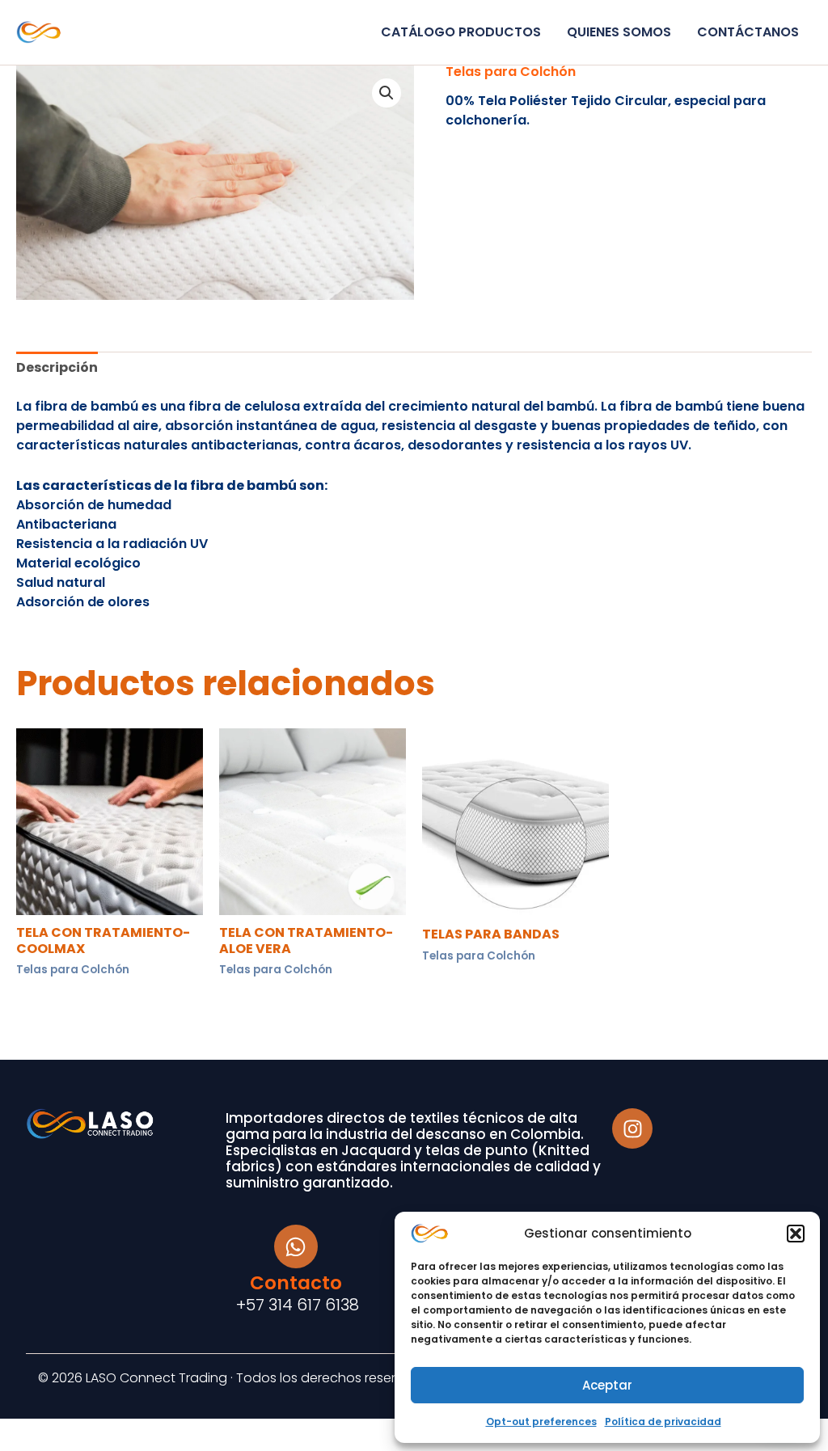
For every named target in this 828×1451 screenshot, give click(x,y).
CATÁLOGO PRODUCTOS (461, 32)
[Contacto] (296, 1246)
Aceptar (607, 1385)
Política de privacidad (663, 1421)
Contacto (296, 1283)
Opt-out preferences (541, 1421)
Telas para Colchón (511, 71)
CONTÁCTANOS (748, 32)
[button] (796, 1233)
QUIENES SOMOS (619, 32)
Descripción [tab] (57, 367)
